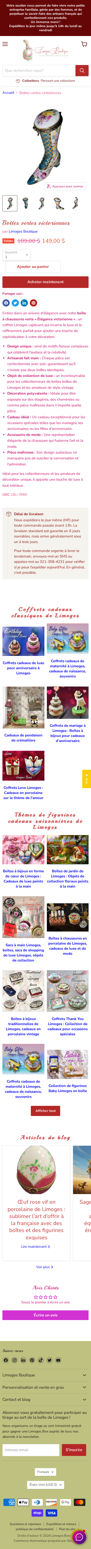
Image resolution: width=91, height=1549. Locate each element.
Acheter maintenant (45, 282)
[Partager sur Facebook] (6, 303)
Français (43, 1472)
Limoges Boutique (23, 231)
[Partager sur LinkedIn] (24, 303)
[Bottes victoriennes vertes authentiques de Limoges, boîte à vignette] (10, 203)
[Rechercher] (82, 70)
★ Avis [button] (86, 778)
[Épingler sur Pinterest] (33, 303)
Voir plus (43, 1267)
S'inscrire (74, 1450)
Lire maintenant (34, 1246)
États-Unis (43, 1485)
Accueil (8, 93)
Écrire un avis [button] (46, 1315)
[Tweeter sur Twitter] (15, 303)
